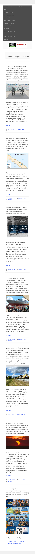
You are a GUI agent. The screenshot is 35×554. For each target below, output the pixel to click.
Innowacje (7, 17)
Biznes (5, 9)
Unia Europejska (8, 12)
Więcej (8, 125)
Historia (6, 26)
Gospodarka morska (9, 31)
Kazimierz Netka (21, 129)
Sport (13, 20)
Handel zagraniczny (9, 15)
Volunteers (11, 34)
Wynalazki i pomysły (9, 36)
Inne (5, 34)
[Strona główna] (4, 7)
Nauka (12, 23)
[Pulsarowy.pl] (17, 47)
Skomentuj (9, 131)
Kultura (6, 23)
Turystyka (7, 20)
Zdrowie (6, 39)
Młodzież (6, 28)
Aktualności (9, 7)
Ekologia (12, 26)
